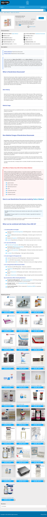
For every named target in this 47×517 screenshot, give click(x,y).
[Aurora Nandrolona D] (23, 471)
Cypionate (20, 231)
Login (27, 4)
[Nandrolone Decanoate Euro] (38, 471)
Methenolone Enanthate (18, 246)
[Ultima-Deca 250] (8, 303)
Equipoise (15, 238)
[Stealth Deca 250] (23, 434)
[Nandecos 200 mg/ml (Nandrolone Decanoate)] (38, 434)
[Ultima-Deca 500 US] (8, 340)
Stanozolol (14, 272)
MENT (33, 286)
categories (22, 7)
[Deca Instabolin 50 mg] (23, 340)
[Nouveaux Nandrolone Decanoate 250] (23, 453)
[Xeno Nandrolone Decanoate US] (8, 359)
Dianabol (9, 235)
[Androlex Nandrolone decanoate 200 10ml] (8, 490)
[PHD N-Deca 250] (23, 396)
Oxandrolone (14, 275)
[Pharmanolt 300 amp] (8, 321)
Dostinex (25, 280)
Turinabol (9, 253)
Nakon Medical (15, 33)
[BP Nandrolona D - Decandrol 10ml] (8, 378)
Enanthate (16, 231)
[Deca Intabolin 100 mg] (38, 340)
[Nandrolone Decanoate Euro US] (8, 434)
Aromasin (21, 283)
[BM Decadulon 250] (38, 453)
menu (2, 7)
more (20, 25)
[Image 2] (7, 28)
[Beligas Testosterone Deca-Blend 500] (38, 303)
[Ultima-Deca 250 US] (38, 321)
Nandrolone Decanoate (40, 33)
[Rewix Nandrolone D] (8, 396)
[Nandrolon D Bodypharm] (38, 359)
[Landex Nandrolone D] (8, 415)
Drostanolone (15, 250)
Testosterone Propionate (12, 245)
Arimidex (25, 283)
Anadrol (9, 240)
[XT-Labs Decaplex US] (38, 415)
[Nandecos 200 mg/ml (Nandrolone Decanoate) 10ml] (8, 453)
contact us (43, 7)
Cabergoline (29, 280)
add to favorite (32, 26)
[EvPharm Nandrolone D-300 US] (23, 359)
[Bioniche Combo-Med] (38, 378)
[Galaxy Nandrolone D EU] (23, 415)
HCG (8, 260)
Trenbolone (9, 268)
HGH (17, 262)
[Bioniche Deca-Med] (8, 471)
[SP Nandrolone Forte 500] (23, 378)
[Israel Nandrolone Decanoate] (38, 396)
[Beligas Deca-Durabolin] (23, 303)
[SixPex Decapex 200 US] (23, 321)
